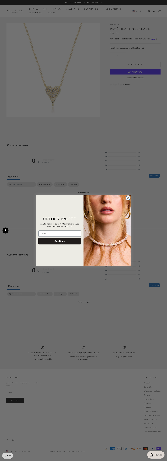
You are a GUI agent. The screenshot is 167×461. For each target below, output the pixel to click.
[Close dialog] (128, 198)
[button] (5, 230)
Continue (59, 241)
